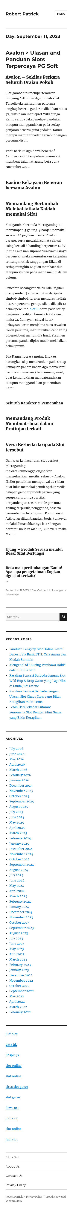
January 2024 (19, 907)
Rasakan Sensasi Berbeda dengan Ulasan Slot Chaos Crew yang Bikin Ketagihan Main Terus (35, 696)
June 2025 (16, 817)
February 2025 (20, 838)
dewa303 (12, 1108)
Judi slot (12, 1139)
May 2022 (16, 996)
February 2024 (20, 901)
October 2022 (19, 986)
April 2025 (17, 828)
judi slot (12, 1034)
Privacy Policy (16, 1185)
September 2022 (21, 991)
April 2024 (17, 891)
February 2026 (20, 775)
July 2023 (16, 938)
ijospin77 (12, 1055)
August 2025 (18, 806)
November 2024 (21, 854)
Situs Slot (13, 1157)
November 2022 (21, 980)
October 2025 (19, 796)
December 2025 (21, 785)
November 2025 (21, 791)
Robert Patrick (22, 14)
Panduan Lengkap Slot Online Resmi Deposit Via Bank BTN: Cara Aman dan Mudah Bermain (37, 654)
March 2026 (18, 770)
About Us (13, 1166)
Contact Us (14, 1176)
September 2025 (21, 801)
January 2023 (19, 970)
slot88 (34, 309)
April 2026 (17, 764)
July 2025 (16, 812)
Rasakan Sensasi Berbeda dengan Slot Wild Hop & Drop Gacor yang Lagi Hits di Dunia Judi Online (37, 681)
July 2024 (16, 875)
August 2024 (18, 870)
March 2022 (18, 1007)
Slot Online (39, 590)
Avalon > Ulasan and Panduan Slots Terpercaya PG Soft (33, 59)
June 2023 (16, 943)
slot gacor (13, 1097)
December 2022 (21, 975)
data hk (11, 1044)
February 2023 (20, 965)
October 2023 (19, 922)
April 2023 (17, 954)
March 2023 (18, 959)
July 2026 (16, 749)
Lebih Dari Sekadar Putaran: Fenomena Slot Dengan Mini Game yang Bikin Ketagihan (35, 712)
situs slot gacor (17, 1086)
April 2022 (17, 1001)
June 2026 (17, 754)
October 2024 (19, 859)
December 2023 (20, 912)
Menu (61, 13)
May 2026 (16, 759)
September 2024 (21, 864)
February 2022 (20, 1012)
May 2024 (16, 886)
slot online (14, 1065)
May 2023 (16, 949)
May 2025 (16, 822)
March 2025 (18, 833)
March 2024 (18, 896)
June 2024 (16, 880)
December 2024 (21, 849)
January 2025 (19, 843)
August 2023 (18, 933)
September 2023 (21, 928)
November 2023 (21, 917)
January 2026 (19, 780)
